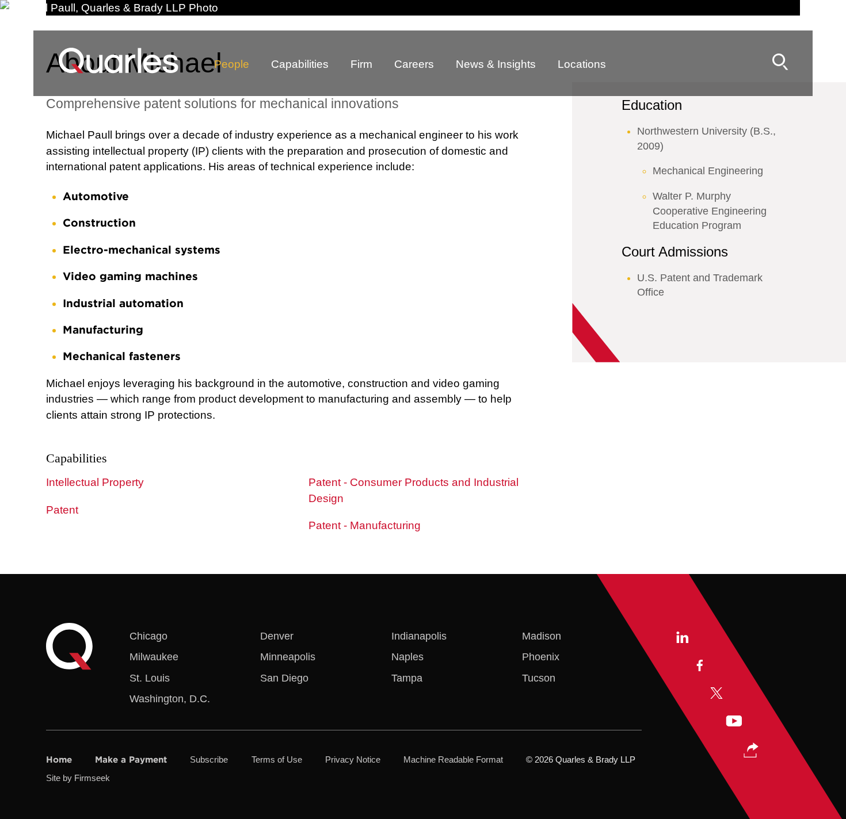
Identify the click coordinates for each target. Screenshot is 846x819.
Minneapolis (287, 656)
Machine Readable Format (453, 759)
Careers (414, 64)
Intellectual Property (95, 482)
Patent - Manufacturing (364, 525)
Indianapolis (419, 636)
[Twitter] (716, 694)
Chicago (148, 636)
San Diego (284, 678)
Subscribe (209, 759)
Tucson (538, 678)
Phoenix (540, 656)
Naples (407, 656)
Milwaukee (153, 656)
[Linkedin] (681, 638)
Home (59, 759)
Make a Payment (131, 759)
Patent (62, 510)
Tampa (406, 678)
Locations (582, 64)
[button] (751, 750)
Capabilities (300, 64)
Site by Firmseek (78, 778)
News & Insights (496, 64)
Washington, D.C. (169, 698)
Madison (541, 636)
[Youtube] (733, 722)
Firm (361, 64)
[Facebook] (698, 666)
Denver (277, 636)
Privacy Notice (352, 759)
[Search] (780, 61)
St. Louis (149, 678)
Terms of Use (276, 759)
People (231, 64)
